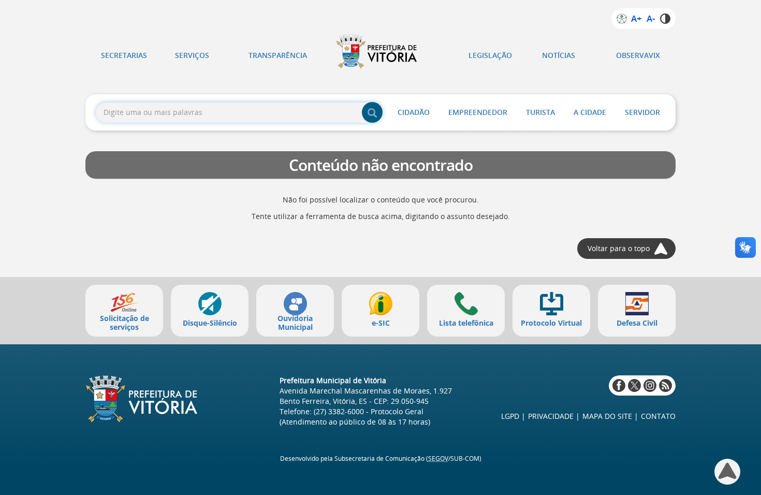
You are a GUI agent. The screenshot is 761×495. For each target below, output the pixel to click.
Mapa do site (607, 416)
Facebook (618, 385)
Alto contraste (665, 18)
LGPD (510, 416)
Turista (540, 112)
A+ (636, 18)
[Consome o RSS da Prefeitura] (665, 385)
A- (651, 18)
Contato (658, 416)
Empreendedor (477, 112)
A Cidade (590, 112)
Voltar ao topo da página (727, 472)
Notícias (558, 55)
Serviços (192, 55)
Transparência (277, 55)
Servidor (642, 112)
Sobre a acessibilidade (622, 18)
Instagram (649, 385)
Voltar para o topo (619, 248)
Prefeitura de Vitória (380, 51)
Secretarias (124, 55)
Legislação (490, 55)
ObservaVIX (638, 55)
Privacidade (551, 416)
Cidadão (414, 112)
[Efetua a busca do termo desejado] (372, 112)
